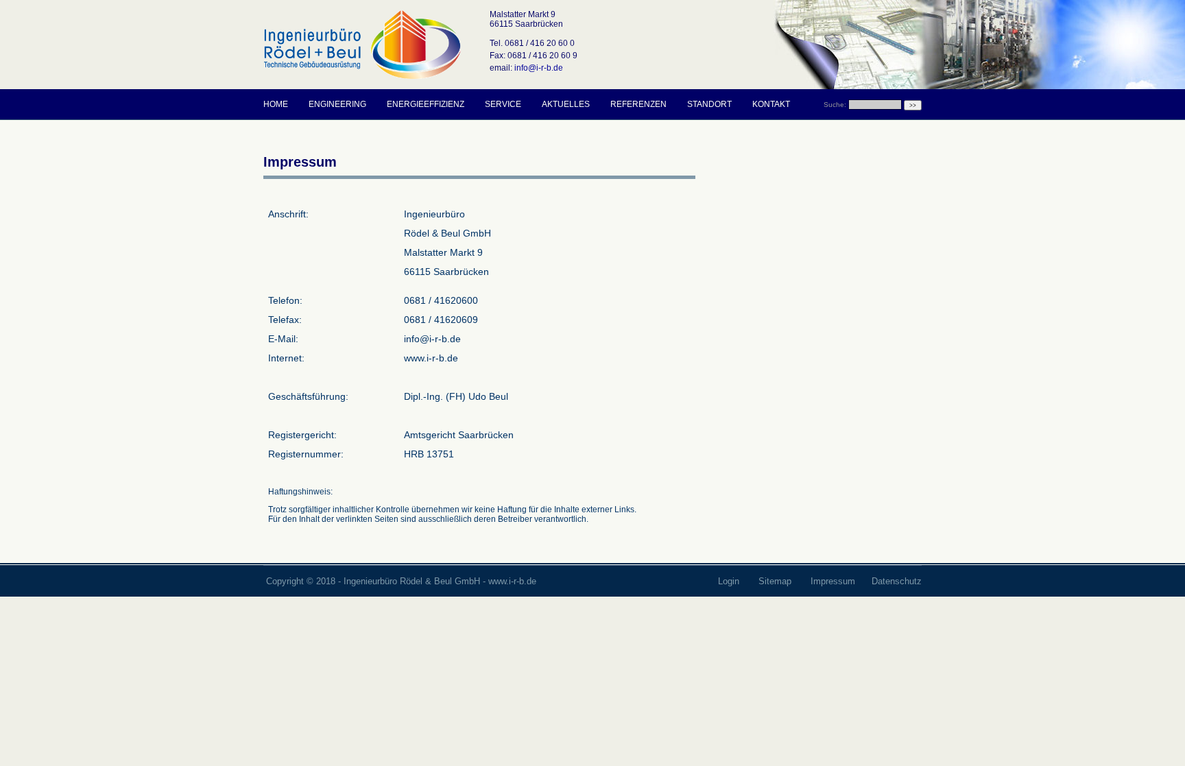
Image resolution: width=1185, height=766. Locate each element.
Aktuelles (566, 104)
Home (275, 104)
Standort (709, 104)
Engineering (337, 104)
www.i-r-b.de (512, 581)
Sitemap (776, 581)
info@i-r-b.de (538, 68)
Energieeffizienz (425, 104)
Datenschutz (897, 581)
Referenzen (638, 104)
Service (503, 104)
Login (730, 581)
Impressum (833, 581)
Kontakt (771, 104)
